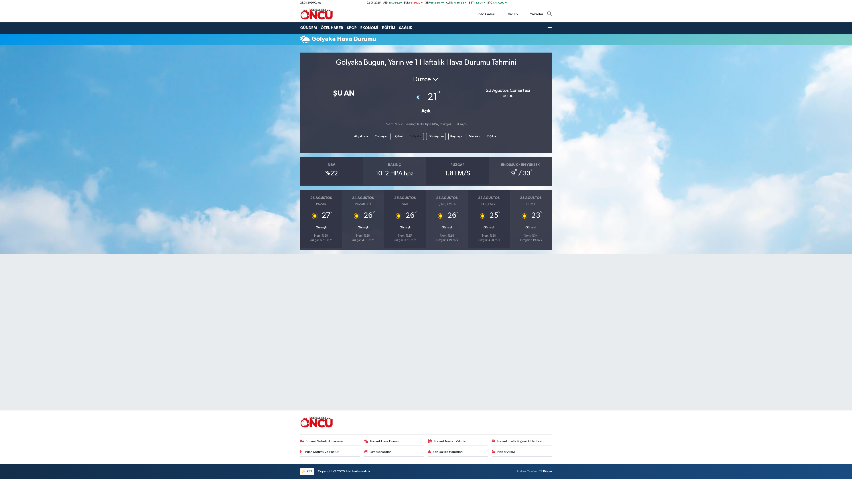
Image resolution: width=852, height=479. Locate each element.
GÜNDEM (308, 28)
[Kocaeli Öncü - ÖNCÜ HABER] (316, 14)
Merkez (474, 136)
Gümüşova (436, 136)
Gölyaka (416, 136)
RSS (309, 471)
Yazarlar (536, 14)
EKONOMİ (369, 28)
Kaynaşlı (456, 136)
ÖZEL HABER (332, 28)
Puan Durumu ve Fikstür (322, 451)
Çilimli (399, 136)
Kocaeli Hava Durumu (385, 441)
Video (513, 14)
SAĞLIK (405, 28)
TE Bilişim (545, 471)
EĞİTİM (388, 28)
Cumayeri (381, 136)
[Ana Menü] (550, 28)
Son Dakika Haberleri (448, 451)
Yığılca (491, 136)
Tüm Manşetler (380, 451)
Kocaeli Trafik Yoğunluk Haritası (519, 441)
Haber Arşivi (506, 451)
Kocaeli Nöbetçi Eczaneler (324, 441)
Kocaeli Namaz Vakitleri (450, 441)
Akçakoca (361, 136)
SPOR (352, 28)
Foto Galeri (486, 14)
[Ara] (549, 14)
